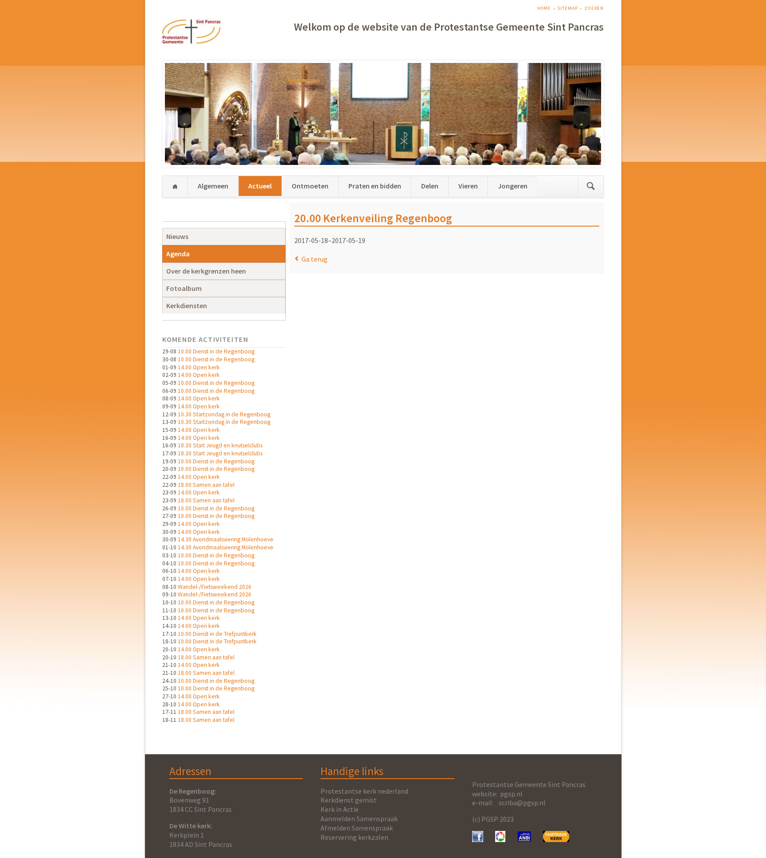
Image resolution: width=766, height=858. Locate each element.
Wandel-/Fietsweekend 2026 (214, 587)
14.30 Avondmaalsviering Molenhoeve (226, 539)
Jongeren (513, 185)
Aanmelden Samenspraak (359, 818)
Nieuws (177, 236)
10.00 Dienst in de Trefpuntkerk (217, 634)
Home (544, 8)
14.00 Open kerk (199, 367)
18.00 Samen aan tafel (206, 485)
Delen (429, 185)
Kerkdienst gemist (348, 799)
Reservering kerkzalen (354, 837)
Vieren (468, 185)
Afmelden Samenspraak (356, 827)
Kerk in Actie (339, 809)
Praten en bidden (374, 185)
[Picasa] (500, 839)
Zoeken (594, 8)
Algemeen (213, 185)
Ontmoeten (310, 185)
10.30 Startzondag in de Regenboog (224, 414)
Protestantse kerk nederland (364, 791)
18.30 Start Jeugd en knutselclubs (220, 445)
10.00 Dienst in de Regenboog (216, 351)
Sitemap (567, 8)
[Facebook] (477, 839)
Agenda (178, 253)
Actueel (260, 185)
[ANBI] (524, 839)
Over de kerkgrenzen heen (206, 270)
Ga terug (314, 259)
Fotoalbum (184, 288)
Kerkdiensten (186, 305)
